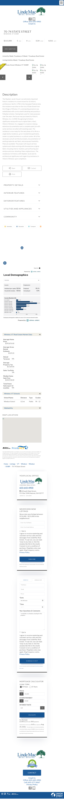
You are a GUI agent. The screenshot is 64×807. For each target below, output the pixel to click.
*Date (22, 598)
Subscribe (32, 559)
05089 (8, 466)
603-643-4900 (35, 21)
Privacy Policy (24, 552)
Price (22, 691)
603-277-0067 (34, 782)
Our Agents (29, 495)
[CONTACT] (9, 49)
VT (18, 464)
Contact (32, 773)
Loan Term (24, 684)
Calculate (32, 715)
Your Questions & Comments (30, 611)
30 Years (25, 687)
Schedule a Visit (38, 580)
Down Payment (26, 698)
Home (6, 464)
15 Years (34, 687)
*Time (22, 604)
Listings (12, 464)
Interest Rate (25, 705)
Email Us (32, 24)
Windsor (24, 464)
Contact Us (22, 495)
